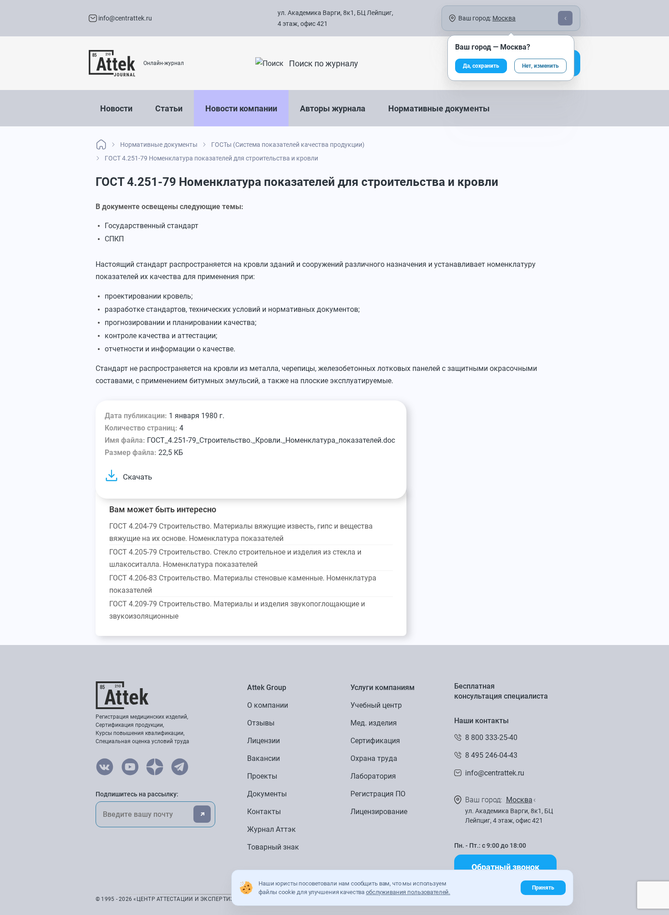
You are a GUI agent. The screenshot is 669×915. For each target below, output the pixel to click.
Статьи (168, 108)
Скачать (137, 476)
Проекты (262, 776)
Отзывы (260, 723)
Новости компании (241, 108)
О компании (267, 705)
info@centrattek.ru (124, 18)
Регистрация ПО (377, 794)
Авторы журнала (332, 108)
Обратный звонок (505, 867)
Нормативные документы (439, 108)
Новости (116, 108)
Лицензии (263, 740)
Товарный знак (273, 847)
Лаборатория (373, 776)
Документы (267, 794)
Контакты (264, 811)
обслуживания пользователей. (408, 892)
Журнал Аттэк (271, 829)
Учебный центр (376, 705)
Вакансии (263, 758)
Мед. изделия (373, 723)
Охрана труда (373, 758)
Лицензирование (378, 811)
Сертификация (375, 740)
